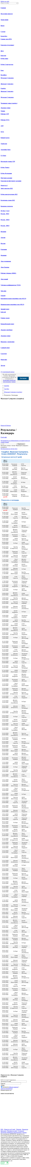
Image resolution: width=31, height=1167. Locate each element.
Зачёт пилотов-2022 (7, 188)
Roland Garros (5, 137)
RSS (2, 1129)
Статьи (3, 31)
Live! (7, 211)
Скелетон (4, 353)
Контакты (3, 1131)
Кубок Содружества (7, 64)
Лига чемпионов (6, 261)
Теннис (3, 111)
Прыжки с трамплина (7, 341)
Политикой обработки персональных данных (9, 381)
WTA (2, 132)
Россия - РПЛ (5, 214)
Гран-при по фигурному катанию (11, 181)
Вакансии (25, 1129)
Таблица (8, 425)
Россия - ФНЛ (5, 219)
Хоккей (3, 295)
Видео (2, 25)
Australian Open (5, 149)
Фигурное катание (6, 178)
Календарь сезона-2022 (8, 200)
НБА (2, 51)
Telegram (18, 1129)
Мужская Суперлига (7, 78)
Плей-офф (4, 437)
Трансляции (4, 19)
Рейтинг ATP (5, 114)
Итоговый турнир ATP (8, 161)
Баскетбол (4, 36)
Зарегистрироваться (6, 1088)
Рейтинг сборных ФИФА (8, 273)
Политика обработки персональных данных (14, 1132)
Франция (3, 255)
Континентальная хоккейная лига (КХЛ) (13, 298)
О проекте (21, 1131)
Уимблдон (4, 143)
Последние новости (7, 14)
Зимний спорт (5, 309)
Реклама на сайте (12, 1131)
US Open (3, 155)
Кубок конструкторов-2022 (9, 194)
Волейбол (4, 75)
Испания (3, 231)
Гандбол (3, 88)
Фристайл (4, 359)
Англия (3, 237)
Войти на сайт (5, 1)
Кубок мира (4, 58)
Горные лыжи (5, 318)
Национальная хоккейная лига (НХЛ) (12, 304)
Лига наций (4, 279)
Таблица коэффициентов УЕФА (11, 285)
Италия (3, 243)
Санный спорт (5, 347)
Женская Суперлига (7, 84)
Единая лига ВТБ (6, 39)
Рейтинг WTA (5, 120)
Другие (3, 365)
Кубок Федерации (6, 173)
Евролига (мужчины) (7, 45)
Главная (3, 8)
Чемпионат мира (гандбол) (9, 103)
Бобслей (3, 312)
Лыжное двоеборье (6, 330)
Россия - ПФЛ (5, 225)
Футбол (3, 211)
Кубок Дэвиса (5, 167)
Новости (3, 425)
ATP (2, 126)
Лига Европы (5, 267)
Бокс (2, 70)
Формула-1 (4, 185)
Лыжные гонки (5, 108)
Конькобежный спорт (7, 324)
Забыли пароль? (13, 1087)
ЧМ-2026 (3, 291)
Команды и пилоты (7, 206)
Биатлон (3, 55)
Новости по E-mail (9, 1129)
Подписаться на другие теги (9, 448)
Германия (4, 249)
